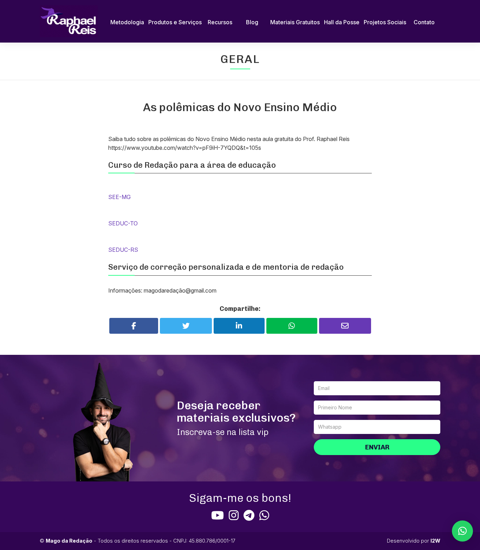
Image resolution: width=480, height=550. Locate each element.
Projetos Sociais (385, 22)
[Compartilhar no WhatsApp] (291, 326)
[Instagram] (234, 515)
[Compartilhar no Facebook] (133, 326)
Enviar (377, 447)
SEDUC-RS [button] (123, 249)
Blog (252, 22)
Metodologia (127, 22)
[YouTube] (217, 515)
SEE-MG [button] (119, 196)
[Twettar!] (186, 326)
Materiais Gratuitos (295, 22)
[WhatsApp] (264, 515)
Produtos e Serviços (175, 22)
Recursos (220, 22)
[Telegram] (249, 515)
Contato (424, 22)
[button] (462, 531)
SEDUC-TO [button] (123, 223)
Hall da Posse (341, 22)
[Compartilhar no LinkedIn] (239, 326)
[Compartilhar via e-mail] (345, 326)
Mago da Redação (69, 541)
